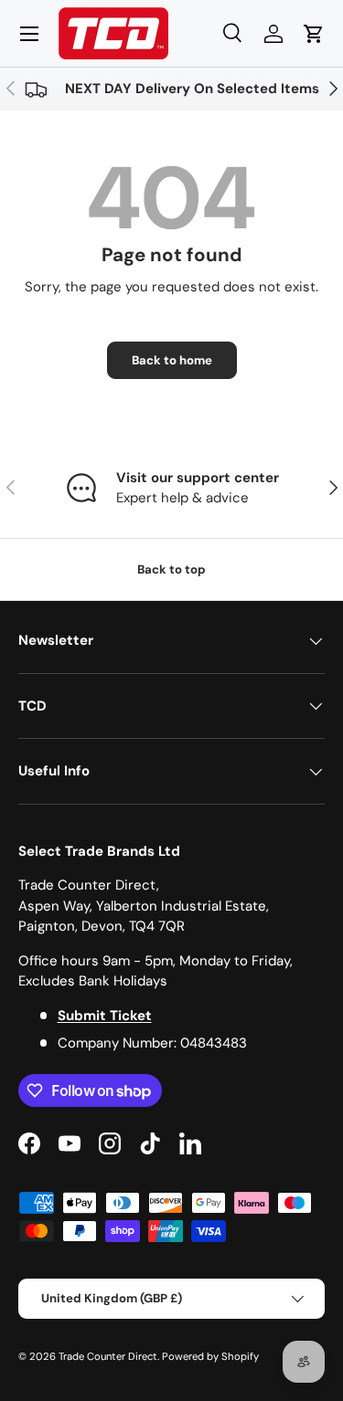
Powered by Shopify (210, 1356)
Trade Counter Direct (108, 1356)
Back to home (172, 360)
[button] (314, 34)
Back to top (171, 569)
